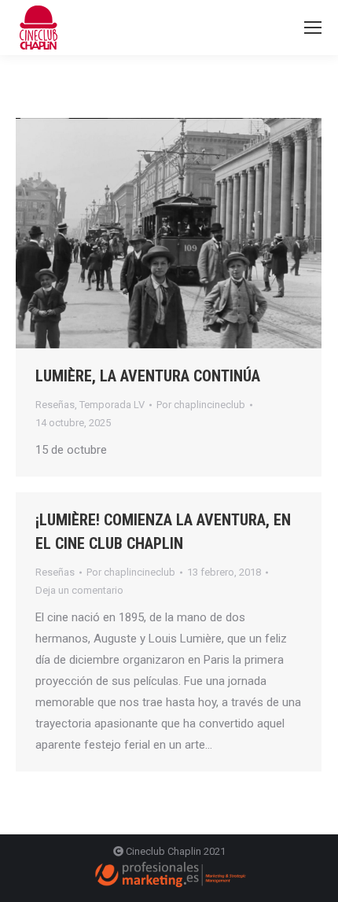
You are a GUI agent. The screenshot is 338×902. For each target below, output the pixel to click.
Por (200, 405)
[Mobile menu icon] (312, 27)
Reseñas (55, 405)
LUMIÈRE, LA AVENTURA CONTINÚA (147, 375)
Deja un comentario (79, 590)
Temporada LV (112, 405)
